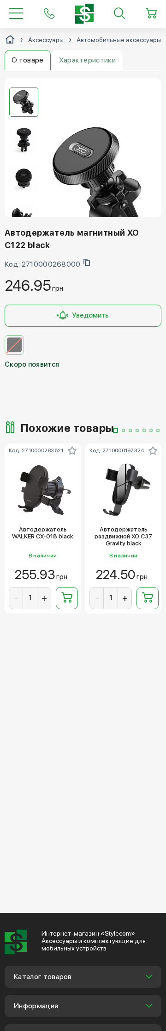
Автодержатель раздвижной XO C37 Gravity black (123, 536)
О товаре (28, 60)
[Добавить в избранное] (72, 450)
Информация (36, 1005)
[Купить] (67, 598)
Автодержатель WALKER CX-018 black (42, 533)
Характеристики (87, 60)
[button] (115, 430)
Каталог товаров (43, 976)
